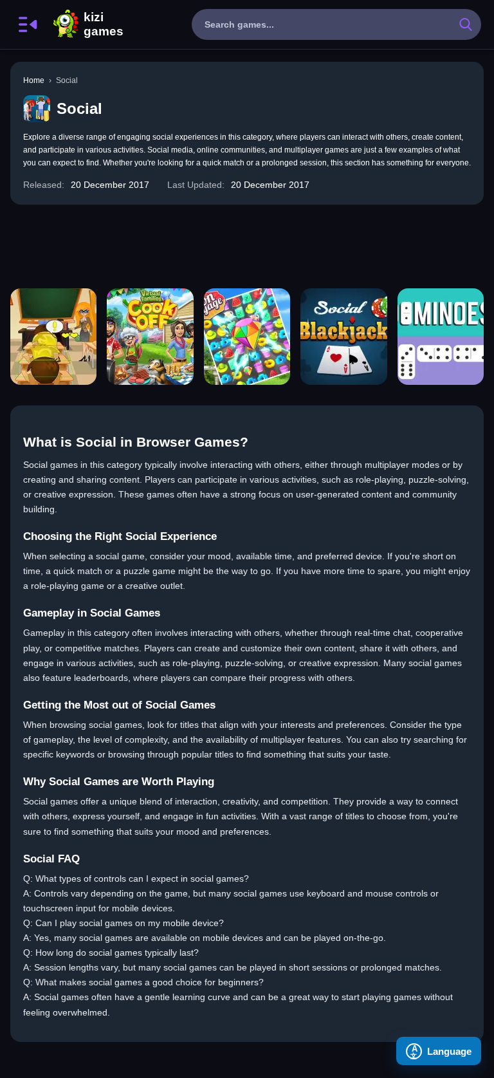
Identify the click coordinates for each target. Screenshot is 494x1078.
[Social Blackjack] (343, 336)
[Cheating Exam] (53, 336)
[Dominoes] (441, 336)
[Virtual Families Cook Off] (150, 336)
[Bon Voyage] (247, 336)
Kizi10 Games (103, 24)
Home (33, 80)
